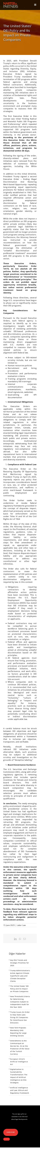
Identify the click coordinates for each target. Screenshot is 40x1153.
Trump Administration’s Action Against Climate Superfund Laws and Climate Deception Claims (20, 975)
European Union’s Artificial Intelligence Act (19, 1061)
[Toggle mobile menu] (35, 5)
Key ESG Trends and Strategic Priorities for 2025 (19, 963)
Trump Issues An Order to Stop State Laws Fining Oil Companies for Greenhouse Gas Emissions (20, 1017)
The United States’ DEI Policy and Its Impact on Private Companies (19, 988)
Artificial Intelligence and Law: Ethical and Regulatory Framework (19, 1090)
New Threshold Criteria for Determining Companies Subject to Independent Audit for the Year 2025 (20, 1001)
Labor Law (21, 925)
